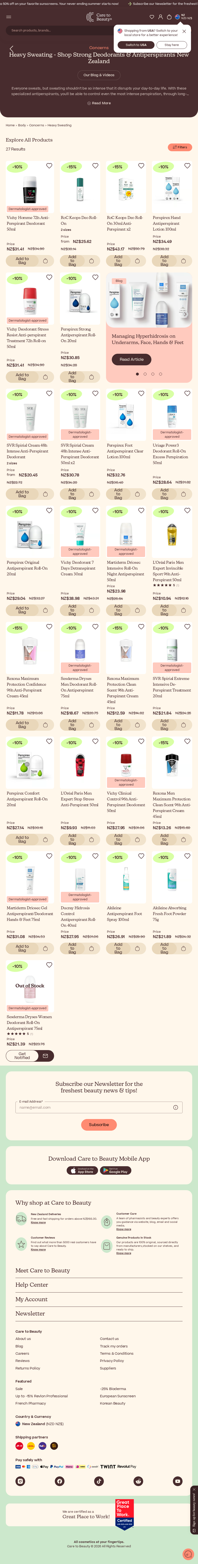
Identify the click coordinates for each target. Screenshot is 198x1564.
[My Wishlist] (152, 17)
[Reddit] (138, 1481)
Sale (19, 1388)
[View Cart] (169, 17)
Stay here (172, 45)
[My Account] (160, 17)
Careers (22, 1353)
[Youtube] (178, 1481)
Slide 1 (145, 374)
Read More (101, 103)
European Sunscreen (117, 1396)
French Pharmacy (30, 1403)
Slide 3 (160, 374)
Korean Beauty (112, 1403)
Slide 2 (153, 374)
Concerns (98, 48)
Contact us (109, 1338)
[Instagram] (20, 1481)
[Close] (194, 1488)
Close (184, 31)
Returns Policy (27, 1368)
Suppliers (108, 1368)
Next (185, 314)
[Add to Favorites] (49, 166)
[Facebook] (59, 1481)
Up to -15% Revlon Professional (41, 1396)
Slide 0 (137, 374)
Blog (19, 1346)
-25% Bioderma (113, 1388)
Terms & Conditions (116, 1353)
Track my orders (114, 1346)
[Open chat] (188, 1554)
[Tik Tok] (99, 1481)
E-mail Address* (31, 1102)
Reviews (22, 1360)
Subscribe (99, 1125)
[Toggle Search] (17, 17)
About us (23, 1338)
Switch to (136, 45)
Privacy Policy (112, 1360)
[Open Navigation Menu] (9, 17)
